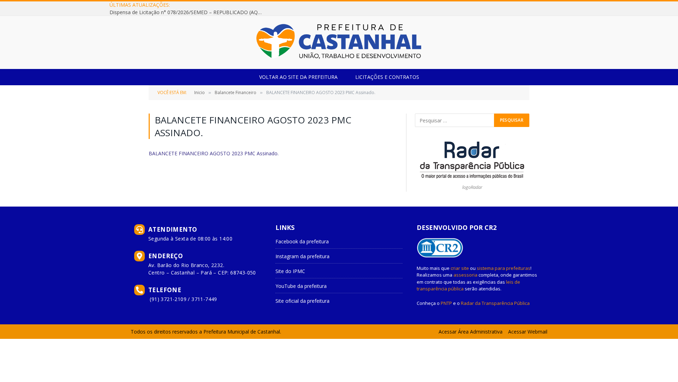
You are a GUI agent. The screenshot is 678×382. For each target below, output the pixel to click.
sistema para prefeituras (503, 268)
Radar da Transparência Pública (495, 303)
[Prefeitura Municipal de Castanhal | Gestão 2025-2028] (339, 42)
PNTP (446, 303)
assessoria (465, 275)
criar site (460, 268)
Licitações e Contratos (387, 77)
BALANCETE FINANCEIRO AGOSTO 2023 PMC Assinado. (214, 153)
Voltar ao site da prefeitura (298, 77)
